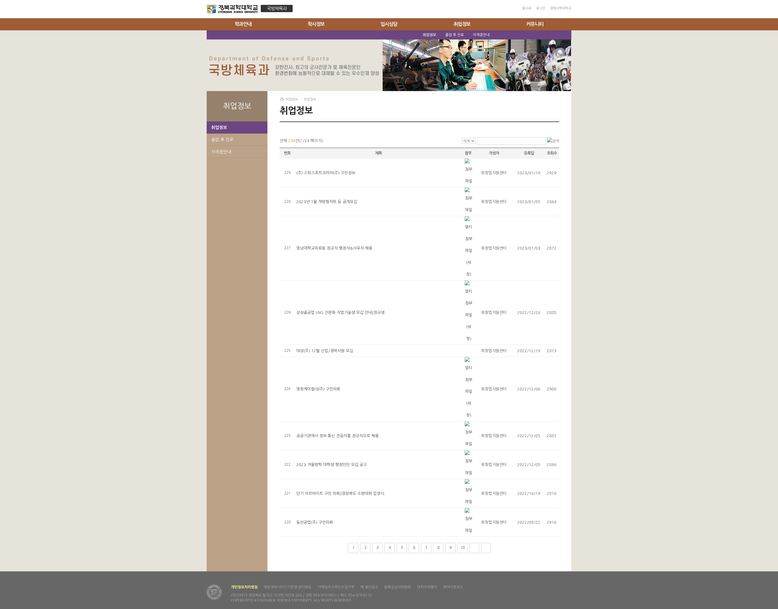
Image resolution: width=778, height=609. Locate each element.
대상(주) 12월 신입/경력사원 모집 (324, 351)
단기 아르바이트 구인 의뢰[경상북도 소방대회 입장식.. (341, 493)
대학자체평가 (427, 587)
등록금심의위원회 (397, 587)
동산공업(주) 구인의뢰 (314, 522)
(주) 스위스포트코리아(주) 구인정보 (325, 173)
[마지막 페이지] (486, 548)
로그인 (540, 8)
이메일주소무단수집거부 (336, 587)
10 (462, 547)
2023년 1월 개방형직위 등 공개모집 (326, 202)
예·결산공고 (369, 587)
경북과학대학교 (560, 8)
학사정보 (316, 24)
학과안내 (243, 24)
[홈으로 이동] (234, 9)
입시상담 (389, 24)
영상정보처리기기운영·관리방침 (288, 587)
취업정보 (461, 24)
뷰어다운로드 (453, 587)
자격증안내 (221, 152)
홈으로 (526, 8)
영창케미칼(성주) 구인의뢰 (318, 389)
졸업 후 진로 (222, 140)
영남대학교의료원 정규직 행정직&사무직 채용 (334, 248)
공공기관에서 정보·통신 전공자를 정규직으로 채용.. (338, 436)
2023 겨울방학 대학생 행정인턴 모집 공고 (331, 465)
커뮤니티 (534, 24)
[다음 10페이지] (474, 548)
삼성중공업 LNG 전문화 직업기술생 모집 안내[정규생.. (341, 313)
